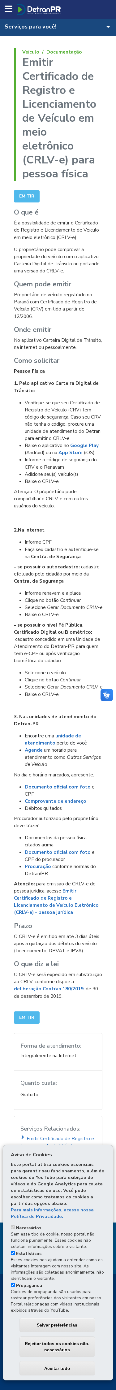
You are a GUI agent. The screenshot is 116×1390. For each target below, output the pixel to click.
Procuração (38, 866)
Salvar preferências (57, 1325)
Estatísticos (28, 1254)
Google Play (84, 445)
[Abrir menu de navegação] (8, 9)
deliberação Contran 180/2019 (49, 988)
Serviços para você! (30, 26)
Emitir (26, 196)
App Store (70, 452)
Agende (34, 750)
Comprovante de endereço (55, 801)
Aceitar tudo (57, 1368)
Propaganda (29, 1285)
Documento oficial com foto (58, 787)
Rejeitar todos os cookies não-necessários (57, 1346)
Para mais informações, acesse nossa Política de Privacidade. (52, 1213)
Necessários (28, 1228)
